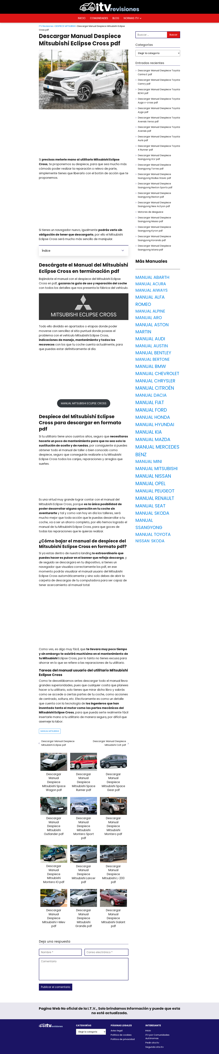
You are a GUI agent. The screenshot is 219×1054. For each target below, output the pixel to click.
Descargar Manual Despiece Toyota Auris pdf (159, 138)
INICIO (82, 18)
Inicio (148, 1030)
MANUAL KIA (148, 432)
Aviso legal (116, 1030)
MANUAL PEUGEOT (154, 491)
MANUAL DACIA (151, 395)
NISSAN (142, 541)
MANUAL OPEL (150, 483)
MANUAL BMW (150, 366)
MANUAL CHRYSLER (155, 381)
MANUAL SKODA (152, 513)
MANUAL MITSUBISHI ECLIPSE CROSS (83, 403)
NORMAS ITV (131, 18)
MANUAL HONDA (152, 417)
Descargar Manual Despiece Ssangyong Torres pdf (154, 166)
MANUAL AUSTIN (151, 346)
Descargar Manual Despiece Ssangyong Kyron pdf (154, 229)
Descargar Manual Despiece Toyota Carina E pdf (159, 72)
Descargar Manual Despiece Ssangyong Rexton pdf (154, 195)
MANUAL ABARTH (152, 277)
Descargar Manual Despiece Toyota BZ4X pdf (159, 91)
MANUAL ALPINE (150, 311)
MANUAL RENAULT (154, 498)
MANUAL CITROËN (154, 388)
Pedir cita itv (152, 1042)
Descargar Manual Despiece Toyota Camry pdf (159, 81)
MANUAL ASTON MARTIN (152, 328)
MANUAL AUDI (150, 339)
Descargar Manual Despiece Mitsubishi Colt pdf (109, 743)
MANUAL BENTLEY (153, 353)
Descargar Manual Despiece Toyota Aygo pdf (159, 110)
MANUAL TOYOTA (153, 534)
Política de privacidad (123, 1039)
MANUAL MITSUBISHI (50, 731)
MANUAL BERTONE (152, 359)
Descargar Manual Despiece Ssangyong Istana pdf (154, 247)
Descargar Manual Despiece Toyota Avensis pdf (159, 129)
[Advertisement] (83, 133)
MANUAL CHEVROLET (157, 373)
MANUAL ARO (148, 318)
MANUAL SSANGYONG (148, 523)
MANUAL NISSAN (153, 476)
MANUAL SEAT (150, 505)
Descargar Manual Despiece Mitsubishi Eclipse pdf (57, 743)
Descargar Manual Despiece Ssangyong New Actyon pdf (154, 204)
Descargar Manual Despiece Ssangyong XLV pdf (154, 157)
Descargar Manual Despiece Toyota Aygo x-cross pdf (159, 100)
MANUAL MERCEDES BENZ (157, 451)
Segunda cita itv (154, 1046)
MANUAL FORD (151, 410)
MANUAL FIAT (149, 402)
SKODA (157, 541)
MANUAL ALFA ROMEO (150, 301)
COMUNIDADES (99, 18)
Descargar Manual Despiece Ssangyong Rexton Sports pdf (155, 185)
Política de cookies (121, 1034)
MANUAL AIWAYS (151, 290)
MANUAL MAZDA (152, 439)
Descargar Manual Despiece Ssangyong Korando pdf (154, 238)
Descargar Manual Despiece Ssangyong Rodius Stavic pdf (154, 176)
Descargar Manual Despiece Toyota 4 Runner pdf (159, 148)
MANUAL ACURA (150, 284)
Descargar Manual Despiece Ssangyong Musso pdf (154, 219)
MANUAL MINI (148, 461)
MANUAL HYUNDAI (154, 424)
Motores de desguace (150, 212)
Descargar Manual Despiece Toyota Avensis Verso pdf (159, 119)
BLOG (115, 18)
